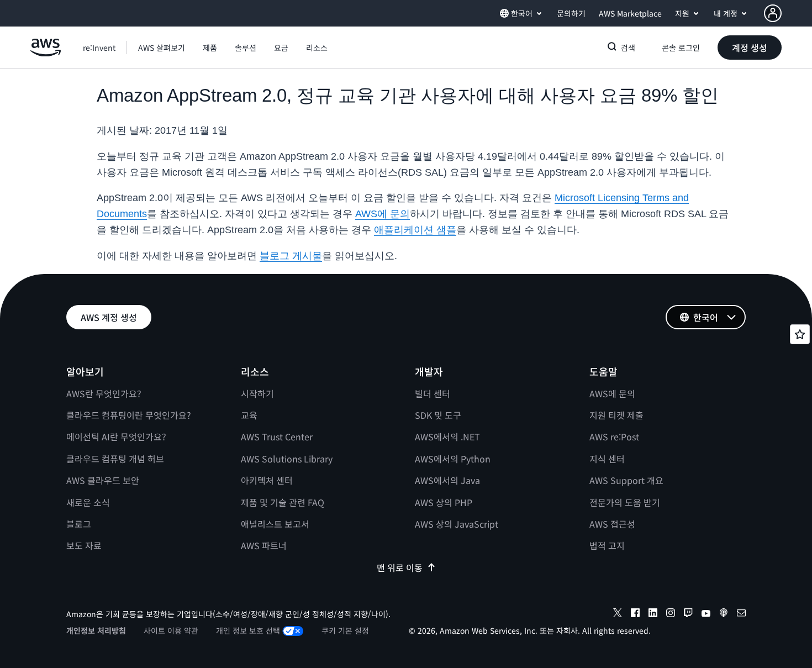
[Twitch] (688, 614)
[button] (161, 47)
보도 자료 (84, 545)
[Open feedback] (800, 334)
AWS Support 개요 (626, 480)
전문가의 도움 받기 (624, 502)
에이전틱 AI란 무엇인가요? (116, 436)
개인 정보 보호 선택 (248, 630)
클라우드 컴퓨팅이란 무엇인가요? (128, 415)
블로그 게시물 (291, 255)
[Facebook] (635, 614)
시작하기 (257, 393)
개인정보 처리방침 (96, 630)
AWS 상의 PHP (443, 502)
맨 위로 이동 (400, 567)
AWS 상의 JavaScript (456, 523)
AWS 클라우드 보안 (102, 480)
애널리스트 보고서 (275, 523)
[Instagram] (670, 614)
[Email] (741, 614)
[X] (617, 614)
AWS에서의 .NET (447, 436)
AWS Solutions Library (287, 458)
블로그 (78, 523)
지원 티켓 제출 (616, 415)
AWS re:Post (614, 436)
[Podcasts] (723, 614)
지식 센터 (607, 458)
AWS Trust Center (277, 436)
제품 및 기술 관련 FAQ (282, 502)
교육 (249, 415)
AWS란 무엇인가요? (103, 393)
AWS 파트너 (264, 545)
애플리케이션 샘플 (415, 229)
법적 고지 (607, 545)
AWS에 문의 (382, 213)
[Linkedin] (652, 614)
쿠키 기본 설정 (345, 630)
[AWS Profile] (773, 13)
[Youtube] (706, 614)
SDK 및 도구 (438, 415)
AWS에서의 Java (447, 480)
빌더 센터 (432, 393)
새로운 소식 (88, 502)
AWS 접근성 (612, 523)
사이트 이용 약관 (171, 630)
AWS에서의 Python (453, 458)
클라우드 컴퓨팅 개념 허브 (115, 458)
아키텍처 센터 (267, 480)
